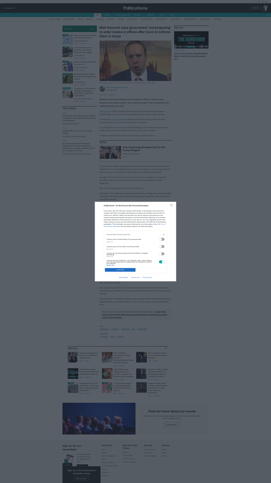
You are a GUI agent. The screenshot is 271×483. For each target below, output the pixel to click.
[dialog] (135, 241)
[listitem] (135, 234)
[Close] (172, 206)
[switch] (162, 239)
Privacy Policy (147, 277)
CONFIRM (120, 270)
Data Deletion (123, 277)
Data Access (135, 277)
